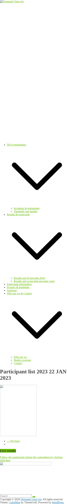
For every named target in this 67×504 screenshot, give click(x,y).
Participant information (19, 284)
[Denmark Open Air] (12, 1)
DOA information (16, 144)
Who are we (20, 357)
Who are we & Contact (19, 293)
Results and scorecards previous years (34, 281)
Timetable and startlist (25, 211)
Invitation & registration (27, 208)
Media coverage (22, 360)
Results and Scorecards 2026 (29, 278)
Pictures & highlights (18, 287)
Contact (18, 363)
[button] (37, 205)
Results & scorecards (18, 214)
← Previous (13, 441)
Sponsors (12, 290)
